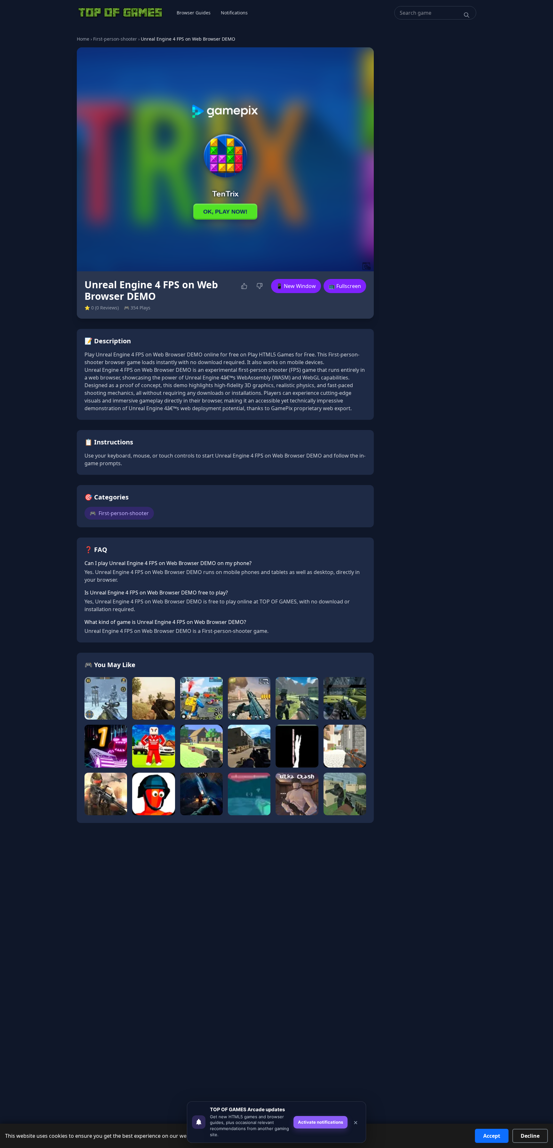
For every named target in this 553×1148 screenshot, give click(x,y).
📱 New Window (296, 286)
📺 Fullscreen (345, 286)
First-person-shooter (115, 39)
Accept (491, 1135)
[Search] (466, 15)
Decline (530, 1135)
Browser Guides (194, 13)
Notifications (234, 13)
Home (83, 39)
